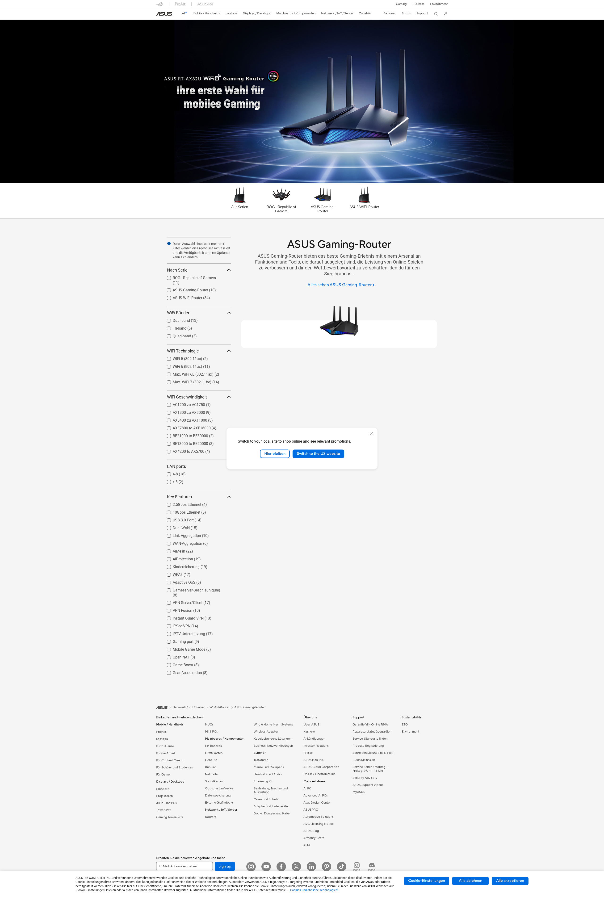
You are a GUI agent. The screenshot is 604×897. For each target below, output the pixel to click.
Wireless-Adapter (266, 732)
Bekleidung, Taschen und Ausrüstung (271, 790)
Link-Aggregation (181, 534)
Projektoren (164, 796)
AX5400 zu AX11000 (184, 419)
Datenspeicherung (218, 795)
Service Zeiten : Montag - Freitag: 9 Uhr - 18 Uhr (369, 769)
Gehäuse (211, 760)
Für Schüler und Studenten (174, 767)
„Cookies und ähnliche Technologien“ (313, 890)
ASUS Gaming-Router (184, 289)
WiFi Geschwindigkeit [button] (187, 396)
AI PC (307, 788)
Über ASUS (311, 724)
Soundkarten (214, 781)
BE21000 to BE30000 (184, 434)
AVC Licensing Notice (318, 824)
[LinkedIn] (311, 866)
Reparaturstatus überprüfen (371, 732)
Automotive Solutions (318, 817)
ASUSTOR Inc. (313, 760)
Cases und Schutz (266, 799)
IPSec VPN (176, 625)
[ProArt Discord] (372, 866)
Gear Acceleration (181, 671)
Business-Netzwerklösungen (273, 746)
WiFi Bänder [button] (178, 312)
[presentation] (169, 243)
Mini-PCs (211, 732)
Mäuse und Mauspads (269, 767)
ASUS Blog (311, 831)
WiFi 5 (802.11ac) (182, 357)
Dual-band (175, 319)
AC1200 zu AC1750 (183, 403)
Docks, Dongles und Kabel (272, 813)
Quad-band (176, 335)
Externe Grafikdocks (219, 803)
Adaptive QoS (178, 581)
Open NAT (175, 656)
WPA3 (172, 573)
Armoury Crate (313, 838)
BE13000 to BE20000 (184, 442)
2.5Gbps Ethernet (181, 503)
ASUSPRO (310, 810)
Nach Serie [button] (177, 270)
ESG (405, 724)
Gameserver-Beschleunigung (190, 589)
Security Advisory (364, 778)
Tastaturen (261, 760)
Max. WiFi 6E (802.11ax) (187, 373)
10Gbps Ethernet (181, 511)
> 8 (169, 480)
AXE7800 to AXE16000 (186, 427)
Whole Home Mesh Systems (273, 724)
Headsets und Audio (268, 774)
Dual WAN (175, 526)
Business (418, 4)
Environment (439, 4)
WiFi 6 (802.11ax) (182, 365)
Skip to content (159, 14)
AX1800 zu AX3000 (183, 411)
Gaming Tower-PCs (169, 817)
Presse (308, 753)
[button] (401, 4)
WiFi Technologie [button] (183, 350)
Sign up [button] (224, 866)
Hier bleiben (274, 453)
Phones (161, 732)
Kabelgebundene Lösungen (272, 739)
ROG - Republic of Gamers (188, 276)
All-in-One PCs (166, 803)
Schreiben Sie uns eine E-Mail (372, 753)
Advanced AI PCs (315, 795)
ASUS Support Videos (367, 785)
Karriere (309, 732)
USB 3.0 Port (177, 519)
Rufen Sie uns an (363, 760)
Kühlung (211, 767)
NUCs (209, 724)
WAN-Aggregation (182, 542)
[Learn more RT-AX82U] (302, 182)
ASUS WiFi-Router (182, 296)
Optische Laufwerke (219, 788)
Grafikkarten (213, 753)
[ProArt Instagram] (356, 866)
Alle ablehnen (470, 880)
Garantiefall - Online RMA (370, 724)
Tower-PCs (164, 810)
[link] (164, 14)
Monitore (162, 789)
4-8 (169, 473)
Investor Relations (316, 746)
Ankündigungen (314, 739)
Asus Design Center (317, 803)
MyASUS (358, 792)
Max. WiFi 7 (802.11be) (186, 381)
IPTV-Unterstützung (183, 632)
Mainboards (213, 746)
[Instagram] (251, 866)
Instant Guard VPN (182, 617)
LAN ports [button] (176, 466)
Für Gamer (163, 774)
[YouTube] (266, 866)
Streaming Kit (263, 781)
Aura (306, 845)
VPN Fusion (177, 609)
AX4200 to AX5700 (183, 450)
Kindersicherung (180, 565)
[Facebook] (281, 866)
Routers (210, 817)
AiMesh (173, 550)
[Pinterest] (326, 866)
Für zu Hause (165, 746)
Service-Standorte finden (369, 739)
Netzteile (211, 774)
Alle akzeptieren (510, 880)
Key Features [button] (179, 496)
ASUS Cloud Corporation (321, 767)
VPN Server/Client (182, 601)
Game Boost (177, 664)
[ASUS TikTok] (341, 866)
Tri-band (174, 327)
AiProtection (177, 558)
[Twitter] (296, 866)
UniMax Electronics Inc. (319, 774)
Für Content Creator (170, 760)
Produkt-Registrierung (368, 746)
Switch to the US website (318, 453)
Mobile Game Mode (183, 648)
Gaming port (177, 640)
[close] (371, 434)
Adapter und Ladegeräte (271, 806)
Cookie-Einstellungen (426, 880)
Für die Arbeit (165, 753)
